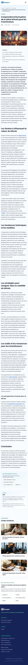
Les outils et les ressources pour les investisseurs (14, 59)
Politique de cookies (5, 651)
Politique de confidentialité (7, 649)
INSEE (17, 600)
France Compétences (8, 484)
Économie (14, 8)
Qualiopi (17, 594)
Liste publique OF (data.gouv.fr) (8, 638)
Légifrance (17, 484)
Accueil (2, 8)
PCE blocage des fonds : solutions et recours (13, 556)
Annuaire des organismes (6, 620)
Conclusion (6, 61)
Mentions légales (4, 647)
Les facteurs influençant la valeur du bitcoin (13, 52)
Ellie (2, 25)
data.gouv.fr (5, 594)
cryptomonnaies (12, 377)
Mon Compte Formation (8, 482)
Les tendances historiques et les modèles (12, 54)
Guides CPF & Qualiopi (6, 622)
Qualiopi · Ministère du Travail (9, 479)
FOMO (3, 213)
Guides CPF (8, 8)
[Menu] (25, 2)
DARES (4, 600)
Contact (2, 629)
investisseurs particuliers (15, 403)
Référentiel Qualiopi (5, 640)
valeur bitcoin (22, 135)
